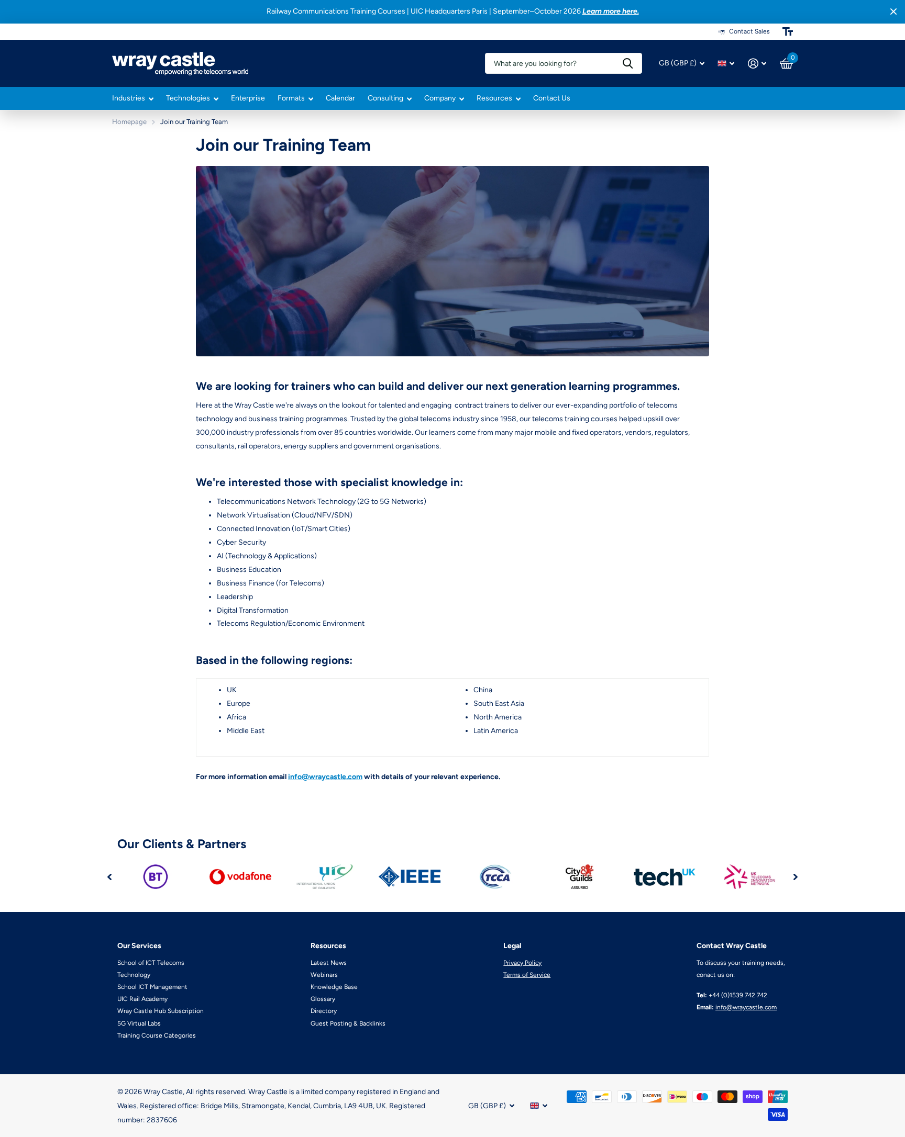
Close (893, 12)
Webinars (324, 974)
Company (440, 98)
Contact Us (551, 98)
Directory (324, 1011)
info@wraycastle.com (325, 776)
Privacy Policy (522, 962)
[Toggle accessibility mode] (787, 31)
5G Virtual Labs (139, 1023)
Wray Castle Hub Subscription (160, 1011)
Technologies (188, 98)
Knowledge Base (334, 986)
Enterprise (248, 98)
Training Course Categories (156, 1035)
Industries (128, 98)
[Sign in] (757, 63)
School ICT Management (152, 986)
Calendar (340, 98)
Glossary (323, 999)
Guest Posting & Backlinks (348, 1023)
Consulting (385, 98)
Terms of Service (526, 974)
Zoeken (627, 63)
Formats (291, 98)
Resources (494, 98)
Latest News (329, 962)
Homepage (129, 122)
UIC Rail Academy (142, 999)
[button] (109, 876)
